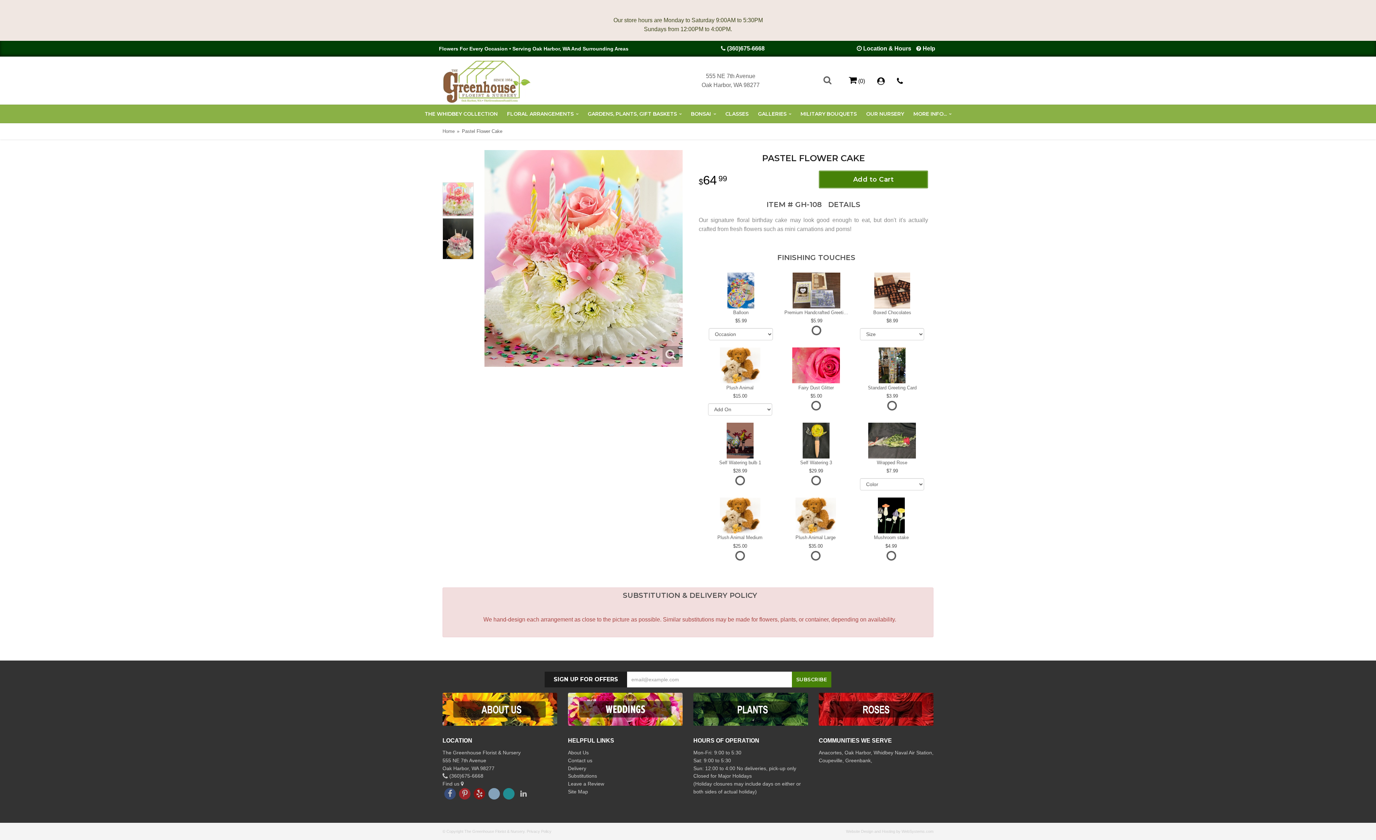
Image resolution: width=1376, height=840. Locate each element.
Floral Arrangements (540, 114)
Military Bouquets (829, 114)
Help (929, 48)
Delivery (577, 768)
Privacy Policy (539, 831)
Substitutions (582, 776)
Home (449, 131)
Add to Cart (873, 179)
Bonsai (701, 114)
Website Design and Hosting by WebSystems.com (889, 831)
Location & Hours (887, 48)
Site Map (578, 792)
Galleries (772, 114)
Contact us (580, 760)
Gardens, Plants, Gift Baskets (632, 114)
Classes (737, 114)
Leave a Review (586, 784)
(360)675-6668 (746, 48)
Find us (452, 784)
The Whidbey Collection (461, 114)
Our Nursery (885, 114)
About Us (578, 752)
